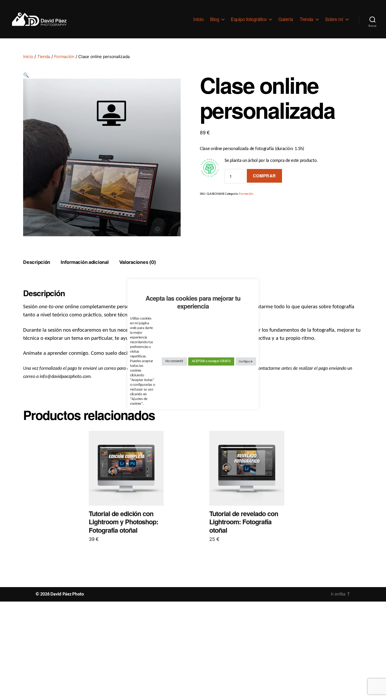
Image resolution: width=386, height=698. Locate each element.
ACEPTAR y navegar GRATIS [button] (211, 361)
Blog (214, 19)
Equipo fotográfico (249, 19)
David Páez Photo (67, 594)
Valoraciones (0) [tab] (137, 262)
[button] (26, 75)
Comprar (264, 176)
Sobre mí (334, 19)
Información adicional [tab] (84, 262)
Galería (285, 19)
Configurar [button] (246, 361)
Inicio (198, 19)
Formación (64, 56)
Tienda (306, 19)
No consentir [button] (174, 361)
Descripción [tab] (36, 262)
